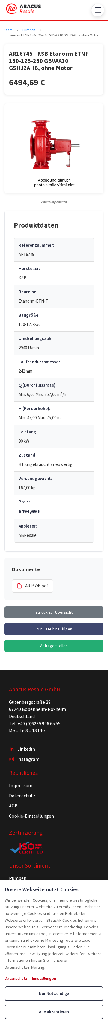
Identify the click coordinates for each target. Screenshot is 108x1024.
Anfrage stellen (54, 645)
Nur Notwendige (54, 993)
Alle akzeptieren (54, 1011)
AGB (13, 806)
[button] (54, 148)
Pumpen (28, 30)
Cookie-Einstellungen (31, 816)
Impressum (20, 785)
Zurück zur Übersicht (54, 612)
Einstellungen (44, 978)
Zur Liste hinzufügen (54, 629)
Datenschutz (22, 796)
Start (8, 30)
